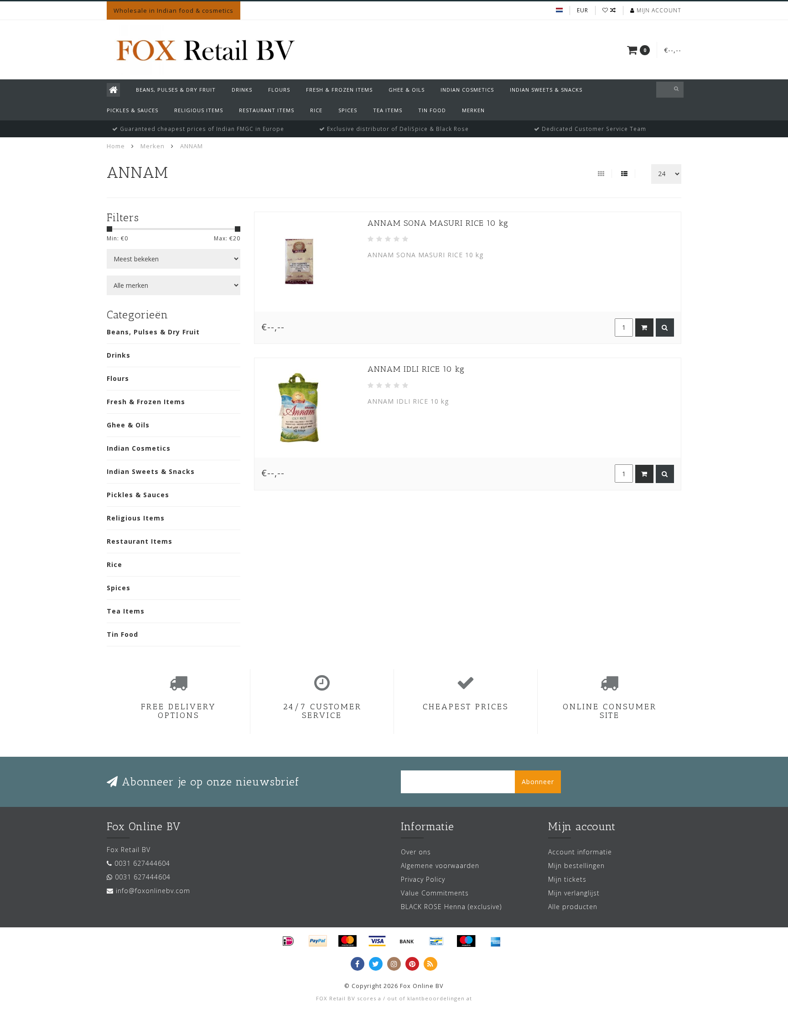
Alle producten (572, 906)
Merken (473, 110)
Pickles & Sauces (132, 110)
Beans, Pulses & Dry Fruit (176, 89)
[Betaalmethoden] (288, 941)
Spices (347, 110)
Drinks (242, 89)
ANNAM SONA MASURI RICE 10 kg (438, 223)
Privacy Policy (423, 879)
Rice (316, 110)
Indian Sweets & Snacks (546, 89)
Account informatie (580, 852)
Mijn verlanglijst (574, 893)
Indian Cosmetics (467, 89)
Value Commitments (435, 893)
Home (116, 146)
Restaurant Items (266, 110)
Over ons (416, 852)
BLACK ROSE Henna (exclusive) (451, 906)
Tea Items (387, 110)
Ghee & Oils (407, 89)
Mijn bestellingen (576, 865)
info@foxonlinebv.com (153, 890)
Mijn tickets (567, 879)
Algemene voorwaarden (440, 865)
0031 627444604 (142, 863)
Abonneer (538, 781)
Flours (279, 89)
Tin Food (432, 110)
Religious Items (198, 110)
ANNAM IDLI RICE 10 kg (416, 369)
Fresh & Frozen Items (339, 89)
